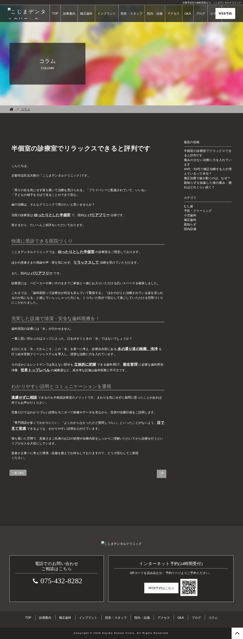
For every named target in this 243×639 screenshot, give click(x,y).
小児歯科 (190, 215)
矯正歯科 (86, 13)
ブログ (200, 13)
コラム (214, 13)
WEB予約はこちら (161, 588)
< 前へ (161, 474)
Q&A (188, 13)
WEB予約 (225, 13)
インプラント (106, 13)
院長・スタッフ (131, 13)
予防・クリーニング (198, 210)
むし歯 (188, 206)
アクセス (173, 13)
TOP (55, 13)
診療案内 (69, 13)
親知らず (190, 224)
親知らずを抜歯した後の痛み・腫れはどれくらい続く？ (208, 184)
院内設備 (190, 229)
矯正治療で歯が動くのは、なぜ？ (207, 178)
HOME (11, 109)
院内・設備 (155, 13)
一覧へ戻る (18, 472)
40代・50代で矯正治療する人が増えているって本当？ (208, 171)
